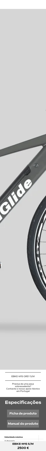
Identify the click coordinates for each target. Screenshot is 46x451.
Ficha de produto (23, 413)
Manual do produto (23, 423)
